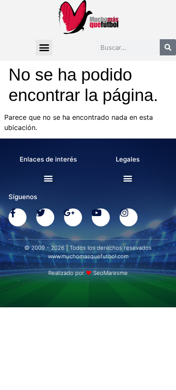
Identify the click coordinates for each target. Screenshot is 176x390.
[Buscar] (168, 47)
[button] (44, 48)
